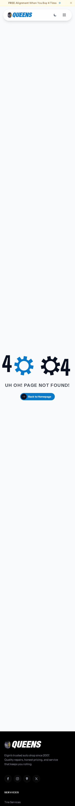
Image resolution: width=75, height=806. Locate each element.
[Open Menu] (64, 15)
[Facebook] (8, 778)
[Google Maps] (27, 778)
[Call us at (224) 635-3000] (8, 801)
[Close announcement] (71, 2)
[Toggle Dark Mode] (55, 15)
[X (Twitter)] (36, 778)
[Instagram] (17, 778)
